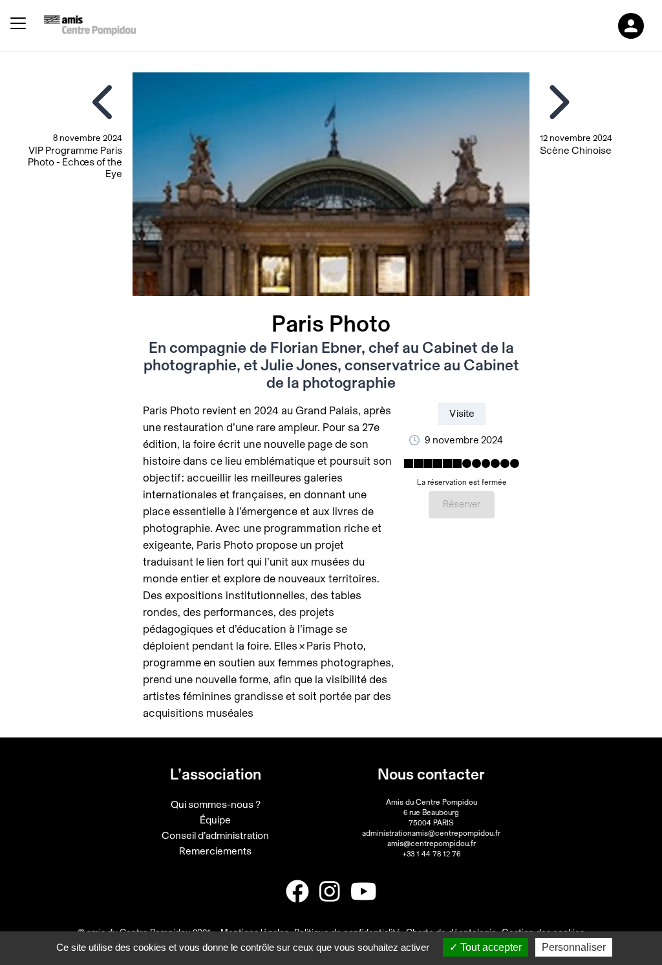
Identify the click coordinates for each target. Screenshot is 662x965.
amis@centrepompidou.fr (431, 843)
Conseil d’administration (215, 836)
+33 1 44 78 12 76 (431, 854)
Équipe (215, 820)
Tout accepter (490, 947)
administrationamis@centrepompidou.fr (431, 833)
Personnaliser (574, 947)
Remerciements (215, 851)
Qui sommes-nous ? (216, 805)
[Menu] (18, 25)
